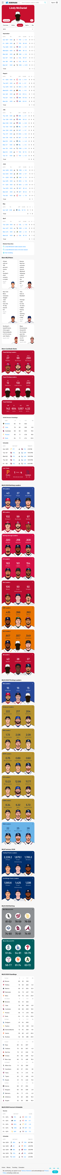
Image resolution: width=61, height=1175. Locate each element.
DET (20, 130)
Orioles (7, 1056)
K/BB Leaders (7, 800)
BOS (20, 87)
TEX (20, 40)
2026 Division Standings (10, 417)
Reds (6, 438)
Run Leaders (6, 582)
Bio (33, 25)
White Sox (8, 1065)
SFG (25, 1146)
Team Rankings (7, 402)
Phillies (7, 985)
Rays (6, 1045)
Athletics (8, 1097)
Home (3, 1167)
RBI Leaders (6, 512)
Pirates (7, 434)
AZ (13, 1146)
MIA (15, 1120)
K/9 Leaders (6, 777)
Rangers (7, 1090)
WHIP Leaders (7, 754)
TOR (25, 1142)
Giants (7, 1033)
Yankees (7, 1048)
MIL (20, 127)
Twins (6, 1073)
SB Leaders (6, 655)
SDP (15, 1131)
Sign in (53, 2)
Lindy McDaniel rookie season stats (15, 246)
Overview (5, 25)
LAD (25, 453)
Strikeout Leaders (8, 707)
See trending (9, 253)
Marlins (7, 988)
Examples (21, 1167)
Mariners (7, 1093)
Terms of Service (26, 1171)
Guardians (8, 1069)
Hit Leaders (6, 559)
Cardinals (6, 20)
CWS (20, 65)
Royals (7, 1080)
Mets (6, 996)
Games (20, 25)
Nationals (8, 992)
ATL (25, 1153)
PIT (14, 449)
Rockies (7, 1037)
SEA (14, 1142)
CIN (26, 1120)
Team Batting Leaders (9, 352)
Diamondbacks (9, 1029)
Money (8, 1167)
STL (25, 449)
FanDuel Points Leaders (10, 853)
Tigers (7, 1076)
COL (25, 463)
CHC (26, 1117)
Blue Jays (8, 1059)
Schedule (5, 443)
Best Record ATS (8, 909)
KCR (14, 1157)
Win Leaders (6, 683)
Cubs (6, 427)
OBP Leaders (7, 608)
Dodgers (7, 1022)
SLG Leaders (6, 631)
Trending (14, 1167)
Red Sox (7, 1052)
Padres (7, 1026)
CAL (20, 58)
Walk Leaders (7, 824)
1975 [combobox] (4, 29)
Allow (55, 1172)
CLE (20, 79)
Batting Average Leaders (10, 535)
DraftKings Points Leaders (11, 878)
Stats (13, 25)
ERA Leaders (6, 730)
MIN (20, 47)
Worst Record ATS (8, 941)
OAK (20, 54)
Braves (7, 981)
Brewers (7, 424)
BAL (20, 90)
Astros (7, 1086)
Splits (27, 25)
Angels (7, 1100)
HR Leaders (6, 489)
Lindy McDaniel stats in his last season (16, 250)
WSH (25, 1149)
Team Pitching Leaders (10, 377)
